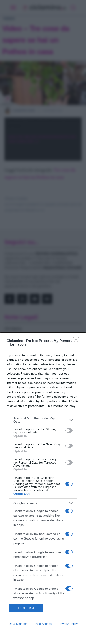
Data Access (43, 623)
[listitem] (43, 420)
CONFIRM (26, 608)
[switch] (69, 430)
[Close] (77, 341)
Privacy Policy (68, 623)
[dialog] (43, 482)
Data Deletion (18, 623)
